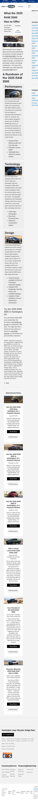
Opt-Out (32, 792)
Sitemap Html (23, 792)
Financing (22, 766)
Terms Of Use (13, 792)
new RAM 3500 (8, 70)
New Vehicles (6, 769)
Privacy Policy (10, 792)
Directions (30, 772)
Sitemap (18, 792)
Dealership (31, 766)
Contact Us (9, 734)
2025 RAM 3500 (10, 56)
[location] (29, 1)
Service (13, 766)
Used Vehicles (6, 772)
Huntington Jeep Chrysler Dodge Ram (4, 792)
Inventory (6, 766)
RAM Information (18, 31)
